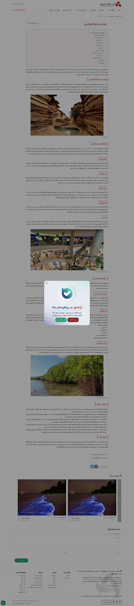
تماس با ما (60, 320)
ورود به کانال (73, 320)
